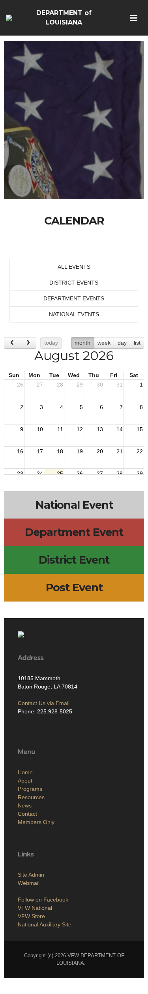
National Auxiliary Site (44, 924)
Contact (27, 814)
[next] (28, 343)
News (25, 805)
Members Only (36, 822)
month (82, 343)
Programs (30, 789)
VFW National (35, 908)
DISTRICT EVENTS (73, 282)
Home (25, 772)
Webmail (28, 883)
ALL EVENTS (74, 267)
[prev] (12, 343)
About (25, 780)
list (137, 343)
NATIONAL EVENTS (74, 314)
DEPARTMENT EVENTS (73, 298)
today (51, 343)
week (104, 343)
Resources (31, 797)
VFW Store (31, 916)
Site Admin (31, 874)
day (122, 343)
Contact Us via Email (43, 703)
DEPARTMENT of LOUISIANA (64, 17)
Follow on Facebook (43, 899)
